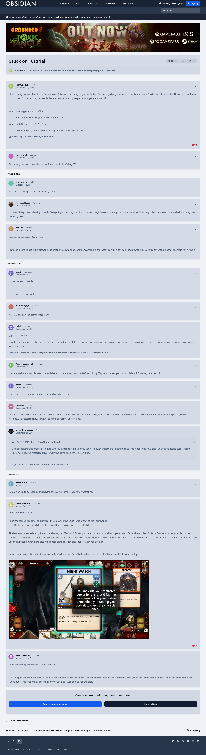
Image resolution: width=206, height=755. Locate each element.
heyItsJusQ (21, 155)
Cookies (40, 749)
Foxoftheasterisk (24, 364)
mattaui (20, 405)
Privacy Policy (13, 749)
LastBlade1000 (23, 503)
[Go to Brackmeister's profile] (11, 656)
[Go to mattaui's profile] (11, 406)
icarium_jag (22, 182)
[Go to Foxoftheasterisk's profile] (11, 365)
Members (42, 430)
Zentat (19, 227)
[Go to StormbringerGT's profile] (11, 431)
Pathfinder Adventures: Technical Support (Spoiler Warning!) (83, 70)
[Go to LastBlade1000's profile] (11, 504)
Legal (65, 749)
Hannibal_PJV (23, 305)
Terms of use (53, 749)
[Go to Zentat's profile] (11, 229)
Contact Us (28, 749)
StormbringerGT (24, 430)
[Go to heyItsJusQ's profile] (11, 156)
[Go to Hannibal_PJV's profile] (11, 307)
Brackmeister (23, 655)
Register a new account (55, 704)
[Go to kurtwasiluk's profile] (10, 70)
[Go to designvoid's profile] (11, 484)
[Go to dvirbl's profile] (11, 273)
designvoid (21, 482)
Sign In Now (150, 704)
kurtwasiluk (19, 70)
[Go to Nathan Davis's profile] (11, 204)
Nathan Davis (23, 203)
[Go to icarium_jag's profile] (11, 183)
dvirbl (19, 272)
